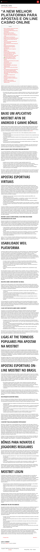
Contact (34, 549)
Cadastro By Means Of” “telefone (10, 53)
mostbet (31, 130)
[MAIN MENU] (38, 2)
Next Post (35, 537)
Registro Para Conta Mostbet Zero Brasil (11, 38)
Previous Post (5, 537)
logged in (7, 543)
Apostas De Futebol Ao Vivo (9, 54)
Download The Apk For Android (9, 52)
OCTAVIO (10, 549)
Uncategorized (10, 7)
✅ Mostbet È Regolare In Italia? (9, 57)
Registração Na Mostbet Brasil (9, 45)
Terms (31, 549)
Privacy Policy (26, 549)
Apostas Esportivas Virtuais (9, 32)
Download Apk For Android (9, 80)
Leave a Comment (4, 7)
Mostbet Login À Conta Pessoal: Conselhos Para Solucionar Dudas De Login (10, 35)
